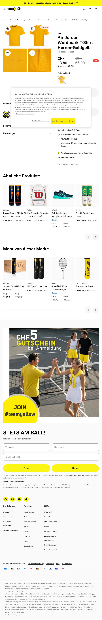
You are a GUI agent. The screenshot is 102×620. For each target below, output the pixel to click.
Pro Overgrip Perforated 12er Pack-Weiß (38, 215)
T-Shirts (49, 20)
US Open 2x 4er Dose (37, 286)
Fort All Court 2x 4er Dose (85, 215)
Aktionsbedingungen (14, 615)
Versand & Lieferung (51, 531)
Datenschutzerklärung (36, 564)
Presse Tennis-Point (51, 550)
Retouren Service (30, 522)
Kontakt (47, 517)
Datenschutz (20, 114)
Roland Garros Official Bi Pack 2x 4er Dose (14, 215)
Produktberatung (50, 545)
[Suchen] (84, 9)
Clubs (26, 541)
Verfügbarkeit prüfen (66, 157)
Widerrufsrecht (67, 564)
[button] (4, 9)
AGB (58, 564)
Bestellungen (28, 517)
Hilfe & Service (29, 512)
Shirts (40, 20)
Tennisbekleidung (19, 20)
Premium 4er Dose (84, 286)
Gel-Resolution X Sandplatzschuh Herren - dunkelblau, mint (63, 215)
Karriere (26, 531)
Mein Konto (48, 512)
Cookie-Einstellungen (10, 530)
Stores (46, 527)
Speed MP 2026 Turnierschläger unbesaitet (59, 288)
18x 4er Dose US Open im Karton (13, 288)
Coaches (27, 536)
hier (74, 109)
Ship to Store (28, 546)
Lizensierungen (8, 517)
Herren (31, 20)
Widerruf (6, 512)
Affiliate (26, 527)
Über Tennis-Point (50, 522)
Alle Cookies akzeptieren (62, 121)
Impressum (50, 564)
